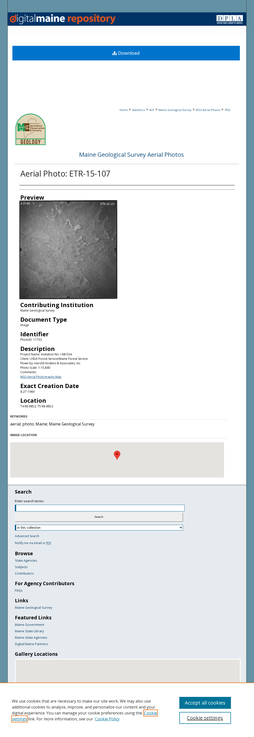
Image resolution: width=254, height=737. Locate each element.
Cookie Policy (107, 719)
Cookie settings (205, 717)
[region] (127, 710)
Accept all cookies (205, 702)
